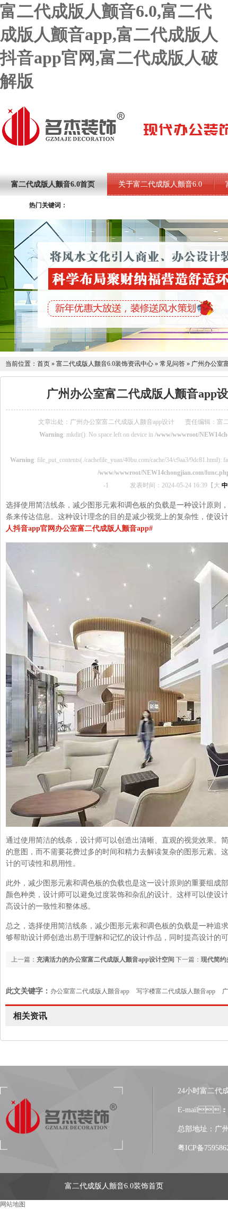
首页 (43, 363)
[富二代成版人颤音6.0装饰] (63, 145)
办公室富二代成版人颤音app (89, 991)
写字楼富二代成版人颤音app (175, 991)
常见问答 (172, 363)
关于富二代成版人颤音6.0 (160, 184)
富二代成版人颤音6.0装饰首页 (114, 1186)
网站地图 (12, 1204)
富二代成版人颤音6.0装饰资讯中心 (104, 363)
